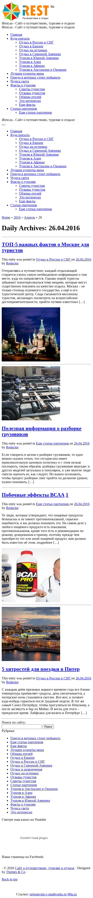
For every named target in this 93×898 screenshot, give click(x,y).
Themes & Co (15, 872)
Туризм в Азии (30, 62)
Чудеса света (19, 81)
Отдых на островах (33, 50)
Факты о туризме (23, 85)
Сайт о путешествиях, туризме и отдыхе (44, 868)
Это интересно (30, 101)
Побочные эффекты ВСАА (33, 495)
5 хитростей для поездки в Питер (41, 669)
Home (6, 217)
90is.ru (72, 894)
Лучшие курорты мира (27, 73)
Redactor (12, 263)
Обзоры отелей (30, 97)
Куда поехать (20, 38)
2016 (17, 217)
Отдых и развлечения (26, 769)
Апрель (29, 217)
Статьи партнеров (23, 108)
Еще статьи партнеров (35, 112)
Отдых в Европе (31, 46)
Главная (16, 34)
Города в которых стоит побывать (35, 77)
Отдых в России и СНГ (36, 42)
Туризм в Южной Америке (39, 58)
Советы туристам (32, 89)
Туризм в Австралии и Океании (42, 69)
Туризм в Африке (32, 66)
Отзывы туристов (32, 93)
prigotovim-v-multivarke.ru (48, 894)
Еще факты (27, 104)
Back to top (10, 879)
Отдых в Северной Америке (40, 54)
